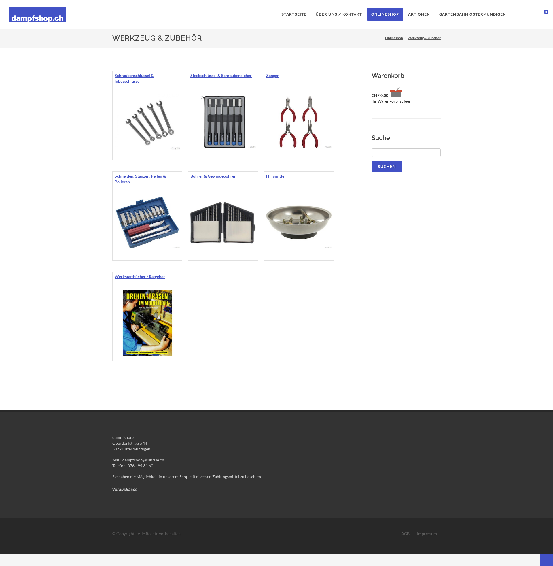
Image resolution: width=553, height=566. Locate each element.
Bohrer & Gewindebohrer (213, 175)
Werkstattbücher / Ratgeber (140, 276)
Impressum (427, 533)
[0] (542, 14)
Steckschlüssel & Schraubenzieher (221, 75)
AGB (405, 533)
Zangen (272, 75)
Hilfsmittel (275, 175)
